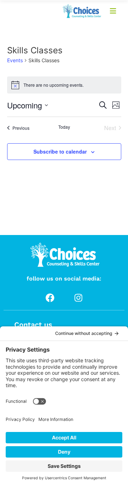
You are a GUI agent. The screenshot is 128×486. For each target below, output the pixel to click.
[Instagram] (78, 297)
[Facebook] (50, 297)
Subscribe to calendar (60, 151)
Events (15, 60)
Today (64, 127)
